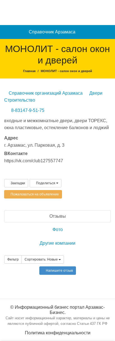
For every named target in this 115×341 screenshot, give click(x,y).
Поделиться (45, 183)
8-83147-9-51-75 (27, 110)
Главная (29, 71)
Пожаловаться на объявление (34, 194)
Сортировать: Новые (42, 259)
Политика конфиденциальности (57, 332)
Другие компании (57, 243)
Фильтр (13, 259)
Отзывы (57, 216)
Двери (95, 93)
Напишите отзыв (59, 271)
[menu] (108, 32)
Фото (57, 229)
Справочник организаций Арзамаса (45, 93)
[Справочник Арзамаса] (57, 12)
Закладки (17, 183)
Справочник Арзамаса (52, 32)
